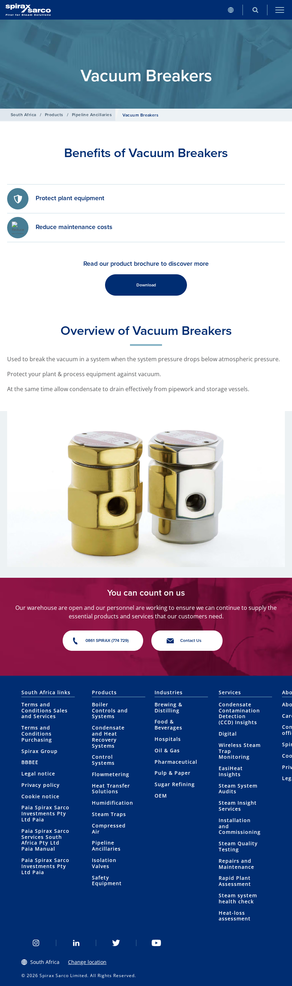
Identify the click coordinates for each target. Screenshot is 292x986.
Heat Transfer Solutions (111, 788)
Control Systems (103, 759)
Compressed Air (109, 828)
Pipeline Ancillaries (92, 114)
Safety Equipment (107, 880)
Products (54, 114)
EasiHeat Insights (231, 771)
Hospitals (168, 739)
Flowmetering (110, 774)
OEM (161, 795)
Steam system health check (238, 898)
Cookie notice (40, 796)
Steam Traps (109, 814)
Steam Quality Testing (238, 846)
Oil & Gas (167, 750)
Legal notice (38, 773)
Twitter (116, 943)
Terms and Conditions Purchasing (36, 733)
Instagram (36, 943)
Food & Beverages (168, 724)
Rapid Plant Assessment (235, 881)
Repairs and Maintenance (236, 863)
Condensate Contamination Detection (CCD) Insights (239, 713)
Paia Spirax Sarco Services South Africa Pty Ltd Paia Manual (45, 839)
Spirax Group (39, 751)
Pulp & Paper (173, 772)
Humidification (112, 802)
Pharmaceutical (176, 761)
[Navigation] (280, 10)
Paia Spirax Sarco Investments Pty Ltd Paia (45, 813)
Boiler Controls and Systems (110, 710)
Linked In (76, 943)
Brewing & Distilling (168, 707)
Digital (228, 733)
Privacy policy (40, 785)
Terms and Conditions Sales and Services (44, 710)
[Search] (255, 10)
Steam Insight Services (238, 805)
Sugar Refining (175, 784)
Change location (87, 962)
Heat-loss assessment (235, 915)
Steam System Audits (238, 788)
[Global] (230, 10)
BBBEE (29, 762)
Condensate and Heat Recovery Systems (108, 736)
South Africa (23, 114)
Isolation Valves (104, 863)
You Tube (156, 943)
